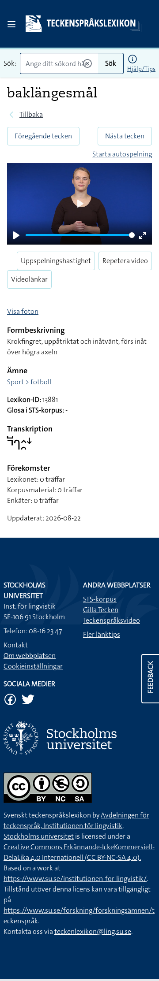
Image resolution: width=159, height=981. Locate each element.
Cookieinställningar (33, 666)
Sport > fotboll (29, 381)
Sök (110, 63)
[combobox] (59, 63)
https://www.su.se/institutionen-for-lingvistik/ (75, 878)
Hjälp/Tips (141, 69)
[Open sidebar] (11, 24)
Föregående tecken (43, 136)
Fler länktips (101, 634)
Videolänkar (29, 279)
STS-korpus (100, 599)
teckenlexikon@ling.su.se (92, 931)
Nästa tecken (124, 136)
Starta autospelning (122, 154)
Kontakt (16, 645)
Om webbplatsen (30, 655)
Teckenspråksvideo (111, 620)
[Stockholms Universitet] (79, 738)
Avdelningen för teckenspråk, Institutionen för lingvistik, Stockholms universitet (76, 825)
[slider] (80, 235)
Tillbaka (31, 114)
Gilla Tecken (100, 609)
